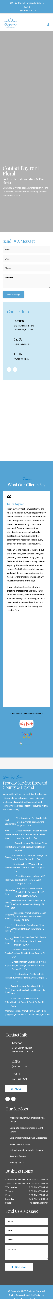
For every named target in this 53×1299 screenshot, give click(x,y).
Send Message (13, 294)
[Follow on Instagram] (15, 369)
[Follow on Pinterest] (9, 369)
